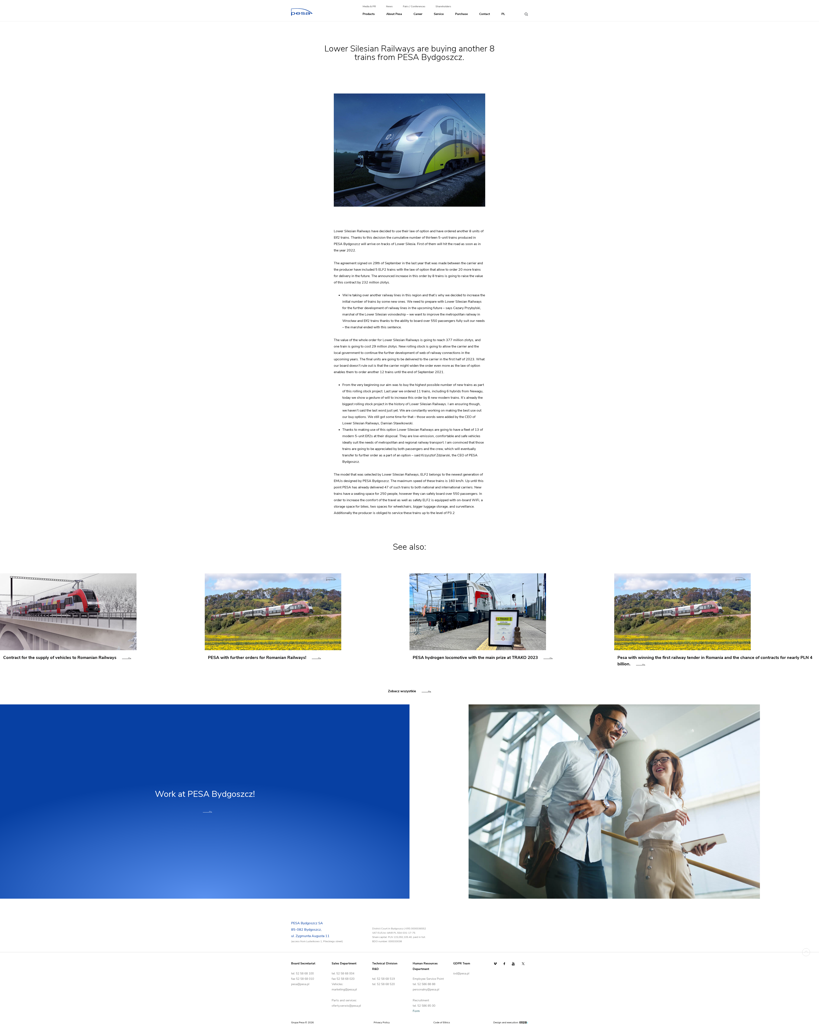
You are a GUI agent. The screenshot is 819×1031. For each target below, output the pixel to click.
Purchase (461, 14)
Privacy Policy (382, 1022)
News (389, 6)
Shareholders (443, 6)
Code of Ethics (441, 1022)
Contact (484, 14)
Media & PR (369, 6)
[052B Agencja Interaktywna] (523, 1022)
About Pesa (394, 14)
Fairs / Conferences (414, 6)
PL (503, 14)
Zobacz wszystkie (402, 691)
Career (418, 14)
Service (439, 14)
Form (416, 1011)
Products (369, 14)
